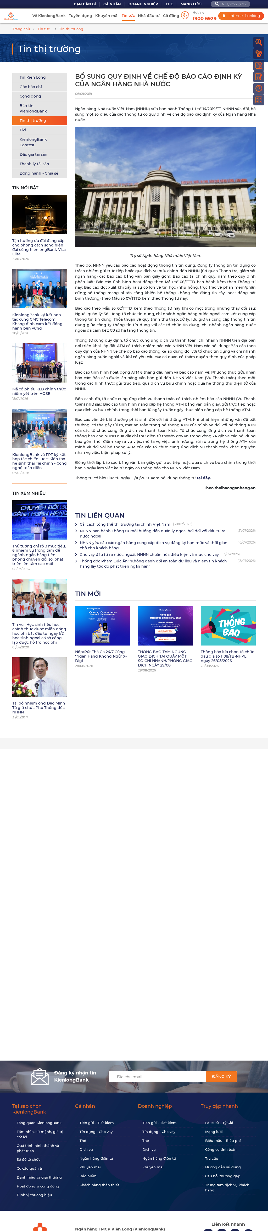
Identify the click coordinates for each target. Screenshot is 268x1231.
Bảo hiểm (88, 1176)
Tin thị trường (33, 120)
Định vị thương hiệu (34, 1195)
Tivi (23, 130)
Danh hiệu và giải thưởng (39, 1177)
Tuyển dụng (80, 15)
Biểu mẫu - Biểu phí (223, 1140)
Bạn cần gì (85, 4)
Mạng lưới (191, 4)
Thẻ (169, 4)
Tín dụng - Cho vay (96, 1132)
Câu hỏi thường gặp (222, 1176)
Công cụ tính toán (221, 1149)
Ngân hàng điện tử (96, 1158)
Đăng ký (221, 1076)
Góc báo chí (31, 86)
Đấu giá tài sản (33, 154)
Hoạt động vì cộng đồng (38, 1186)
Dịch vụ (86, 1149)
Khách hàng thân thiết (99, 1185)
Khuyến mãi (107, 15)
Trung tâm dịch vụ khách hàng (227, 1187)
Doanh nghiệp (143, 4)
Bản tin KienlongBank (33, 108)
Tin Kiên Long (33, 77)
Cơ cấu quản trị (30, 1168)
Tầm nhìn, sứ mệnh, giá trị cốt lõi (40, 1134)
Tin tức (128, 15)
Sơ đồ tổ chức (28, 1159)
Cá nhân (112, 4)
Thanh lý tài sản (34, 164)
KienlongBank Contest (33, 142)
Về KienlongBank (49, 15)
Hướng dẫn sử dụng (223, 1167)
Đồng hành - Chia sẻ (39, 173)
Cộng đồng (30, 96)
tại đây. (204, 478)
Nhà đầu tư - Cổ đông (158, 15)
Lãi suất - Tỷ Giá (219, 1123)
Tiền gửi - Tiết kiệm (97, 1123)
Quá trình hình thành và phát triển (38, 1148)
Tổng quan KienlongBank (39, 1123)
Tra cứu (211, 1158)
